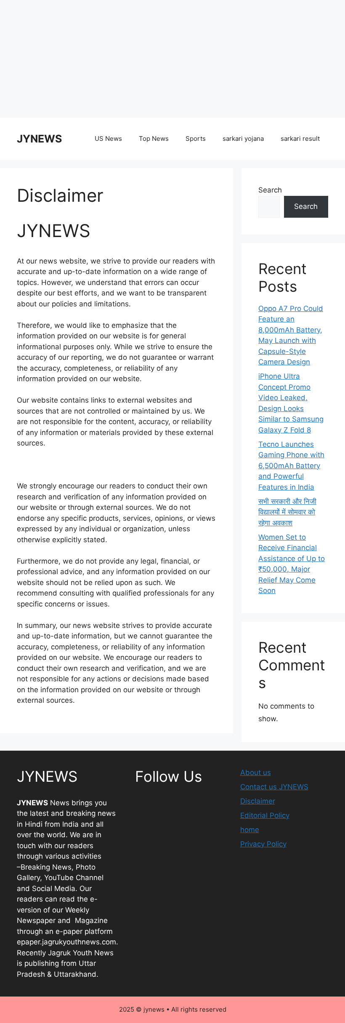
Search (270, 190)
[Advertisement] (172, 59)
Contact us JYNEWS (274, 787)
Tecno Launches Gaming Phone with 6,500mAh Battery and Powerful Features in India (291, 465)
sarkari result (300, 138)
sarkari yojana (243, 138)
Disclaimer (257, 801)
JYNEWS (39, 138)
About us (255, 772)
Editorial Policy (264, 815)
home (249, 829)
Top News (154, 138)
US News (108, 138)
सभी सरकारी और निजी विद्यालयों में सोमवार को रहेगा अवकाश (287, 512)
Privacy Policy (263, 844)
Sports (196, 138)
